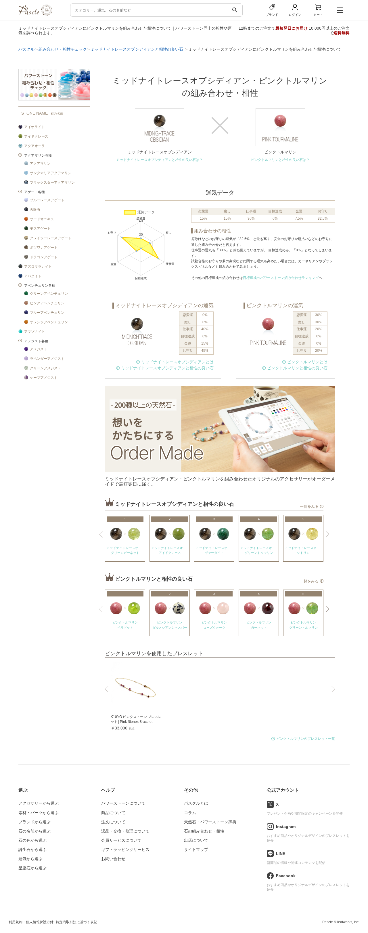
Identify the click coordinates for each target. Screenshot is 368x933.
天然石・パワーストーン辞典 (210, 822)
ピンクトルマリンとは (307, 362)
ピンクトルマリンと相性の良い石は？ (280, 160)
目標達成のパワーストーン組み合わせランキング (281, 278)
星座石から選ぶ (32, 868)
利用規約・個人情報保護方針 (31, 922)
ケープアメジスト (43, 378)
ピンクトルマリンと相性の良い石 (297, 368)
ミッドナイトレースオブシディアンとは (177, 362)
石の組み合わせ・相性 (204, 831)
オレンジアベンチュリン (49, 322)
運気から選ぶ (30, 858)
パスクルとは (196, 803)
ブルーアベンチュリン (47, 313)
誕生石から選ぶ (32, 849)
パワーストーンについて (123, 803)
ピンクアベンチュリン (47, 303)
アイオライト (34, 127)
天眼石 (35, 210)
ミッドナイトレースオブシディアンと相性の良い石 (137, 49)
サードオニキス (42, 219)
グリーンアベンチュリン (49, 294)
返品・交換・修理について (125, 831)
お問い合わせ (113, 858)
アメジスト (38, 349)
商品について (113, 812)
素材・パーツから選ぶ (38, 812)
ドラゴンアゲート (43, 257)
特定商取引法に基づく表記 (76, 922)
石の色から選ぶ (32, 840)
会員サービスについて (121, 840)
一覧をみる (309, 507)
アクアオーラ (34, 146)
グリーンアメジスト (45, 368)
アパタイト (32, 276)
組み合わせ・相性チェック (63, 49)
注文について (113, 822)
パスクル (26, 49)
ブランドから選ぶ (34, 822)
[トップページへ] (35, 14)
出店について (196, 840)
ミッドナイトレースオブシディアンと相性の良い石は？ (159, 160)
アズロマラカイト (38, 267)
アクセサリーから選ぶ (38, 803)
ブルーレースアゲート (47, 200)
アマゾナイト (34, 332)
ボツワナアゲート (43, 248)
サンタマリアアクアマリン (50, 173)
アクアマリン (40, 163)
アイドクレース (36, 136)
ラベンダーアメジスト (47, 359)
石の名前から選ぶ (34, 831)
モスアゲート (40, 229)
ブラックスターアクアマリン (52, 182)
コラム (190, 812)
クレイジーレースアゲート (50, 238)
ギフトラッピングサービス (125, 849)
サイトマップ (196, 849)
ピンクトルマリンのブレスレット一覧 (305, 739)
